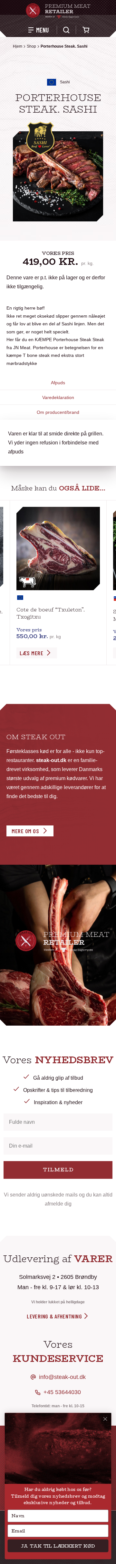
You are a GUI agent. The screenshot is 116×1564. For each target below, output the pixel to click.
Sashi (65, 82)
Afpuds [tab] (58, 382)
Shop (31, 46)
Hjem (17, 46)
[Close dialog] (105, 1419)
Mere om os (25, 830)
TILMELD (58, 1170)
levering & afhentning (55, 1316)
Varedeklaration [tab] (58, 397)
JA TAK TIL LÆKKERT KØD (58, 1546)
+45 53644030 (62, 1392)
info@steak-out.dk (62, 1377)
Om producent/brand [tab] (58, 412)
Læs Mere (31, 652)
